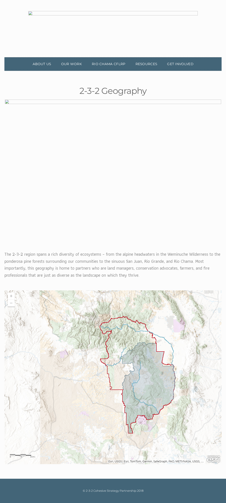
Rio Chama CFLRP (109, 64)
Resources (146, 64)
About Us (42, 64)
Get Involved (180, 64)
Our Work (71, 64)
